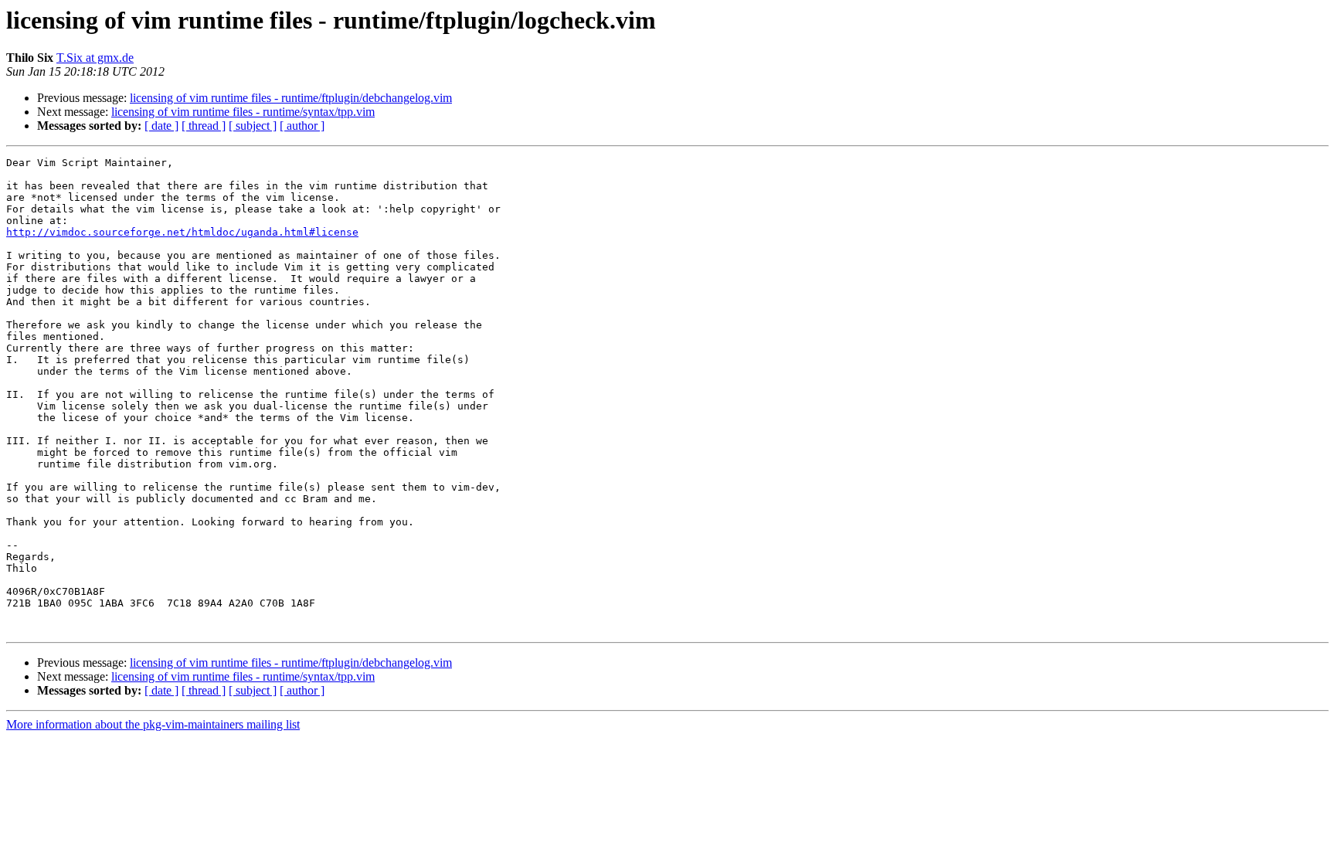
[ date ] (161, 125)
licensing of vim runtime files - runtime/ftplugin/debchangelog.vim (291, 97)
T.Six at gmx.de (95, 57)
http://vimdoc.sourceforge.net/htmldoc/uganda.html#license (182, 232)
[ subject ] (253, 125)
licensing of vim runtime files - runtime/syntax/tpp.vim (243, 111)
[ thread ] (204, 125)
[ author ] (302, 125)
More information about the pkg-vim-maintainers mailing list (153, 724)
